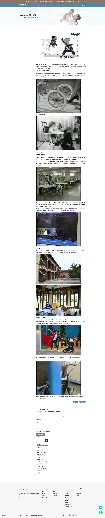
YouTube (79, 495)
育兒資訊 (42, 5)
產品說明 (67, 495)
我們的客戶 (55, 495)
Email (63, 414)
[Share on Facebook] (74, 402)
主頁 (20, 17)
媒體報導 (55, 493)
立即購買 (76, 1)
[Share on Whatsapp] (85, 402)
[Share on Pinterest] (82, 402)
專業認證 (46, 5)
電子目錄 (67, 493)
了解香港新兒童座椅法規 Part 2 (42, 456)
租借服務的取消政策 (69, 506)
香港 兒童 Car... (40, 447)
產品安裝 (67, 497)
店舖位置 (57, 5)
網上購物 (51, 5)
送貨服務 (67, 502)
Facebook (79, 491)
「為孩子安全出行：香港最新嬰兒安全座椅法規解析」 (42, 463)
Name (37, 414)
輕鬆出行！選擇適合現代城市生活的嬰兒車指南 (42, 451)
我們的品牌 (44, 493)
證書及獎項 (44, 495)
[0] (84, 5)
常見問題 (67, 491)
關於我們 (37, 5)
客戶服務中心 (44, 497)
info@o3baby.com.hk (28, 498)
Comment (38, 419)
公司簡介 (44, 491)
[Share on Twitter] (77, 402)
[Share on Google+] (80, 402)
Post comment (40, 434)
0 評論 (39, 402)
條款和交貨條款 (68, 504)
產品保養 (67, 499)
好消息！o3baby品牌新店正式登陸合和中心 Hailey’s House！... (42, 470)
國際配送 (67, 501)
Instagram (79, 493)
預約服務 (62, 5)
